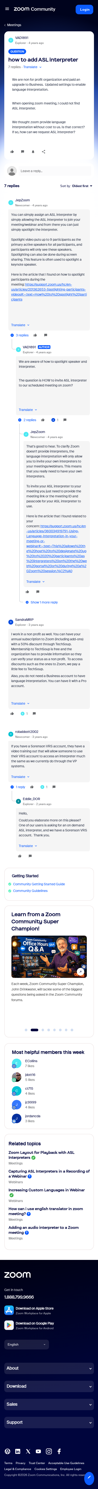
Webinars (16, 1182)
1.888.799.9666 (19, 1297)
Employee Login (70, 1469)
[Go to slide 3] (40, 1030)
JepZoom (22, 200)
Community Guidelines (30, 891)
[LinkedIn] (18, 1451)
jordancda (32, 1116)
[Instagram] (49, 1451)
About (13, 1368)
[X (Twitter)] (28, 1451)
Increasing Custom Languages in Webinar (47, 1190)
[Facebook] (59, 1451)
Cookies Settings (45, 1469)
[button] (7, 9)
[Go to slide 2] (32, 1030)
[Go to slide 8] (72, 1030)
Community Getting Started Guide (39, 884)
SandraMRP (24, 619)
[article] (49, 268)
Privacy (20, 1463)
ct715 (29, 1088)
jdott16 (30, 1075)
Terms (8, 1463)
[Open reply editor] (49, 171)
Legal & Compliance (17, 1469)
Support (15, 1422)
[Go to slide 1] (26, 1030)
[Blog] (7, 1451)
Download (16, 1386)
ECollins (31, 1061)
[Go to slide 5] (54, 1030)
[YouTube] (38, 1451)
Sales (12, 1404)
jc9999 (30, 1102)
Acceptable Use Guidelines (66, 1463)
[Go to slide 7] (66, 1030)
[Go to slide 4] (49, 1030)
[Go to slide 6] (60, 1030)
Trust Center (37, 1463)
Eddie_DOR (31, 799)
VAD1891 (21, 38)
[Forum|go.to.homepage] (35, 9)
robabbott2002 (26, 732)
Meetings (14, 25)
